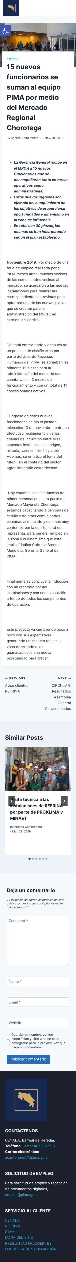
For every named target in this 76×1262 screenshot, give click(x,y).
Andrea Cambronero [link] (24, 138)
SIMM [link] (10, 1232)
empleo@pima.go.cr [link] (22, 1195)
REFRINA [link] (12, 1226)
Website (15, 1023)
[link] (5, 30)
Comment (18, 921)
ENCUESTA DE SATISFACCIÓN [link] (31, 1249)
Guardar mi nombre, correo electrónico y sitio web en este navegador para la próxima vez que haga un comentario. (38, 1041)
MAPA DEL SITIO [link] (19, 1237)
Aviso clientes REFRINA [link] (16, 685)
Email (15, 1002)
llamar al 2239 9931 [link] (40, 1146)
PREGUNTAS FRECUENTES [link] (28, 1243)
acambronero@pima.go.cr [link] (27, 1157)
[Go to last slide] (11, 801)
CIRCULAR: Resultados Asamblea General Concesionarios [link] (58, 694)
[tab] (29, 859)
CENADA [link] (12, 1220)
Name (15, 981)
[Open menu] (71, 8)
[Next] (64, 801)
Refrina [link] (12, 58)
